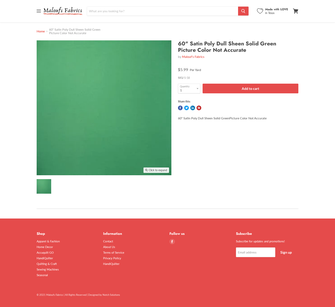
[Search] (243, 11)
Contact (108, 241)
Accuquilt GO (45, 252)
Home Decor (45, 247)
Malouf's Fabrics (193, 56)
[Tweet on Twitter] (186, 108)
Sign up (286, 252)
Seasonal (42, 275)
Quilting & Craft (47, 263)
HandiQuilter (45, 258)
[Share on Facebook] (180, 108)
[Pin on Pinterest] (199, 108)
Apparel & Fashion (48, 241)
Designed (93, 294)
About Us (109, 247)
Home (41, 31)
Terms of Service (113, 252)
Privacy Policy (112, 258)
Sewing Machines (48, 269)
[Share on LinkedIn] (192, 108)
